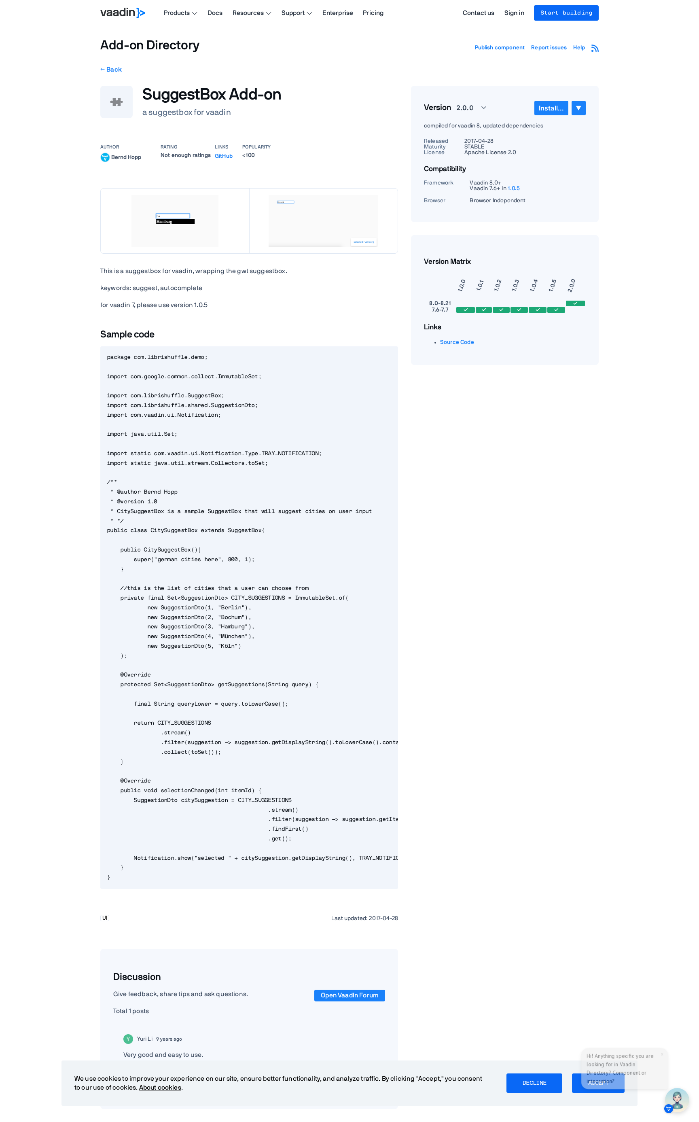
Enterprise (338, 13)
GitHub (224, 156)
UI (104, 918)
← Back (111, 69)
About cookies (160, 1087)
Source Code (457, 342)
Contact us (479, 13)
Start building (566, 13)
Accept (598, 1083)
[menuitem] (551, 108)
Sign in (514, 13)
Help (579, 48)
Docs (215, 13)
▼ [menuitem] (578, 107)
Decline (534, 1083)
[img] (105, 157)
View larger (175, 221)
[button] (467, 107)
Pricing (373, 13)
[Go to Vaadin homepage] (123, 13)
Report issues (549, 48)
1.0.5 (514, 188)
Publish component (500, 48)
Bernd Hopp (126, 157)
